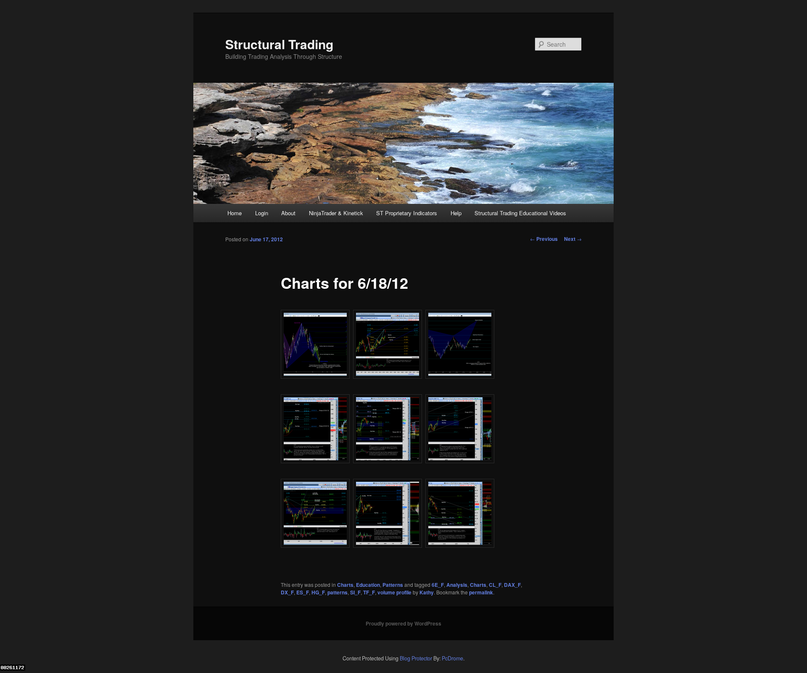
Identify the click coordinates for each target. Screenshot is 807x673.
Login (261, 213)
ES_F (302, 592)
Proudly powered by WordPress (403, 623)
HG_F (318, 592)
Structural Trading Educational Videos (520, 213)
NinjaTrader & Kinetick (336, 213)
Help (456, 213)
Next (573, 239)
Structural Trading (279, 44)
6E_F (438, 585)
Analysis (456, 585)
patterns (337, 592)
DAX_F (512, 585)
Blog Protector (416, 658)
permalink (481, 592)
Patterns (392, 585)
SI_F (355, 592)
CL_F (495, 585)
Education (368, 585)
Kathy (426, 592)
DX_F (287, 592)
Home (234, 213)
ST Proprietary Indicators (406, 213)
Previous (544, 239)
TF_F (369, 592)
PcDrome (452, 658)
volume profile (394, 592)
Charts (345, 585)
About (288, 213)
